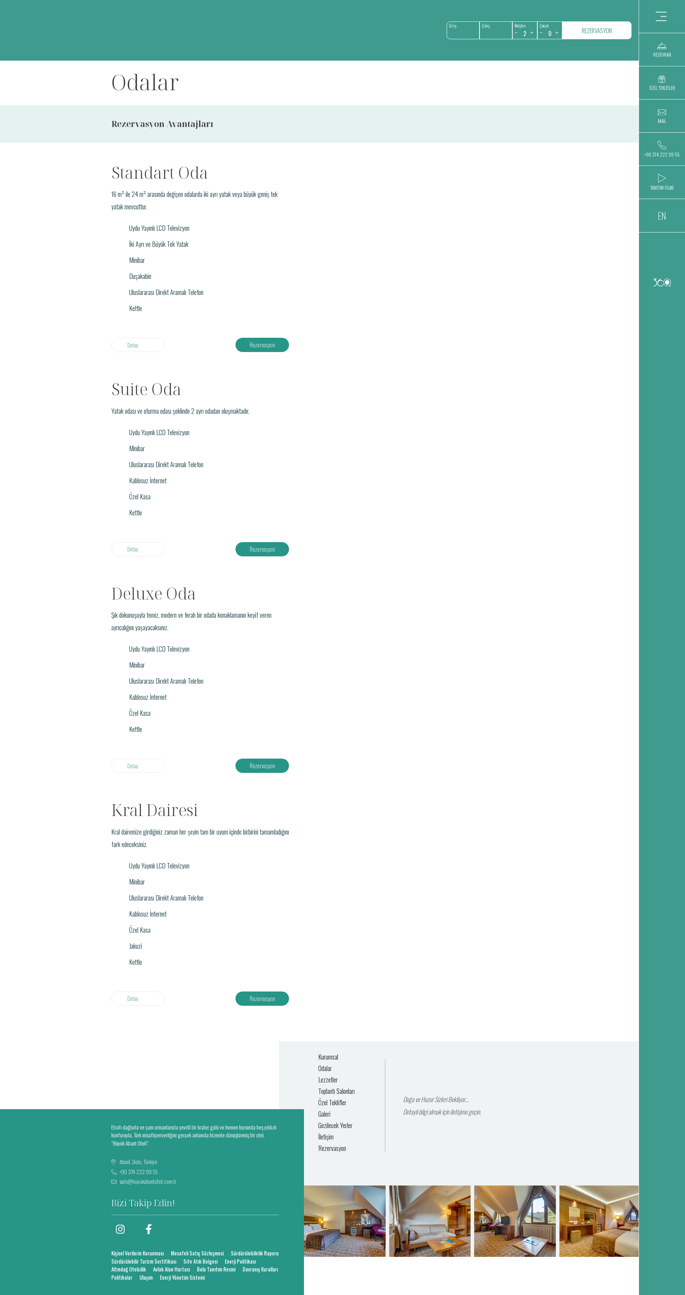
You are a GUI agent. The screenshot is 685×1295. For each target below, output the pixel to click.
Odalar (325, 1068)
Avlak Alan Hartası (171, 1269)
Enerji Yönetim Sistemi (182, 1277)
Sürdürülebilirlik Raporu (255, 1253)
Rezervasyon (262, 345)
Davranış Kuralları (260, 1269)
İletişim (326, 1136)
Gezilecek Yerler (335, 1125)
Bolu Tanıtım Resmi (216, 1269)
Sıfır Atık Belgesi (200, 1261)
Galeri (324, 1113)
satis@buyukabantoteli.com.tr (148, 1181)
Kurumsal (328, 1056)
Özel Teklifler (332, 1102)
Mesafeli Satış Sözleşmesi (197, 1253)
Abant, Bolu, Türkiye (137, 1162)
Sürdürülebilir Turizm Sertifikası (143, 1261)
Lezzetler (328, 1079)
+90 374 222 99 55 (138, 1172)
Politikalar (121, 1277)
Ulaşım (146, 1277)
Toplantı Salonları (336, 1091)
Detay (132, 345)
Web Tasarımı (662, 282)
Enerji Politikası (240, 1261)
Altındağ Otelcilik (128, 1269)
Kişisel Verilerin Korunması (137, 1253)
